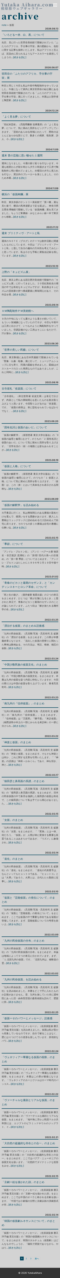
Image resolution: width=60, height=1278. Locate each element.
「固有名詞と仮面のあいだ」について (24, 427)
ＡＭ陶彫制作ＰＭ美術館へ (18, 310)
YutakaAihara (35, 1272)
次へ (37, 1258)
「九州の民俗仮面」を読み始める (22, 979)
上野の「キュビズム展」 (16, 272)
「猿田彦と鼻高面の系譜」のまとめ (23, 781)
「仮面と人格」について (16, 466)
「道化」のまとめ (12, 858)
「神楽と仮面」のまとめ (16, 742)
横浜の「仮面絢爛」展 (15, 194)
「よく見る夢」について (16, 116)
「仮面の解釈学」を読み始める (20, 505)
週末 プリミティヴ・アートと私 (21, 233)
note (4, 25)
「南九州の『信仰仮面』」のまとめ (23, 703)
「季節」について (12, 544)
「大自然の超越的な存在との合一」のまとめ (28, 1143)
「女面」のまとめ (12, 820)
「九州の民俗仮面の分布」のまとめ (23, 940)
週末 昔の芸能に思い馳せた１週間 (22, 155)
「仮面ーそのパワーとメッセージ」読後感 (27, 1018)
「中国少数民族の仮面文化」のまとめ (24, 664)
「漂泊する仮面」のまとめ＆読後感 (23, 625)
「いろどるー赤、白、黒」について (23, 34)
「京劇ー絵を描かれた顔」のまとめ (23, 1182)
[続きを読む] (19, 57)
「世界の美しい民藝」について (20, 349)
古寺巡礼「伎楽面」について (19, 388)
